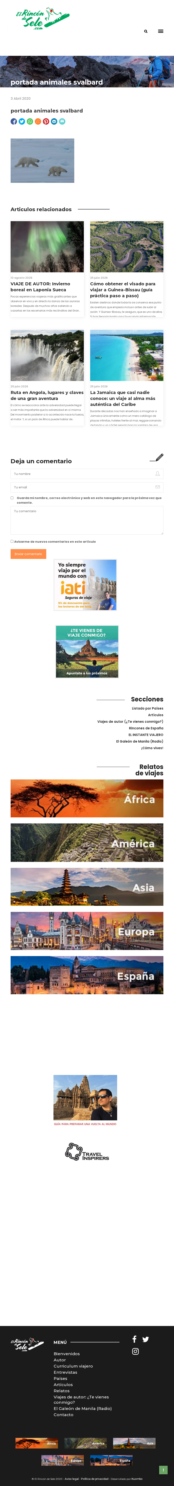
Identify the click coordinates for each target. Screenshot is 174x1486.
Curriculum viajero (73, 1366)
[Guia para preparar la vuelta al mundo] (85, 1101)
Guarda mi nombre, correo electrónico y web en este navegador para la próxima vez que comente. (89, 500)
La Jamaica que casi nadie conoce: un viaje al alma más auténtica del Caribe (122, 398)
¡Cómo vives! (152, 748)
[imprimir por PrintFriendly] (62, 121)
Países (60, 1378)
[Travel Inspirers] (87, 1152)
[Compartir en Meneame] (38, 121)
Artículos (155, 715)
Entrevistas (65, 1372)
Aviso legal (72, 1478)
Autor (60, 1360)
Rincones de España (146, 728)
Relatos (62, 1390)
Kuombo (137, 1478)
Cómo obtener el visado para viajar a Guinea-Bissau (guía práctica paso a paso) (123, 289)
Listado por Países (147, 708)
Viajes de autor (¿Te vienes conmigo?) (130, 721)
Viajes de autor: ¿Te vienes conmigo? (81, 1400)
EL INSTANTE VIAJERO (146, 735)
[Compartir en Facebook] (14, 121)
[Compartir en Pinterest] (46, 121)
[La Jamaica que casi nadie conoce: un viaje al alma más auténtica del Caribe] (126, 355)
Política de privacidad (94, 1478)
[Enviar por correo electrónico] (54, 121)
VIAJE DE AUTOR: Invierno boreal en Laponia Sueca (40, 286)
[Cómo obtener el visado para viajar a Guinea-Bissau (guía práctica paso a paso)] (126, 246)
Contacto (63, 1414)
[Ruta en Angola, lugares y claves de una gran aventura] (47, 355)
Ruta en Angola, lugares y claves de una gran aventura (47, 395)
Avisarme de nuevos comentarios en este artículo (55, 542)
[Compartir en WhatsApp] (30, 121)
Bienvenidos (67, 1353)
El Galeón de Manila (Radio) (139, 741)
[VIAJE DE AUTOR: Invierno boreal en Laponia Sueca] (47, 246)
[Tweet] (22, 121)
